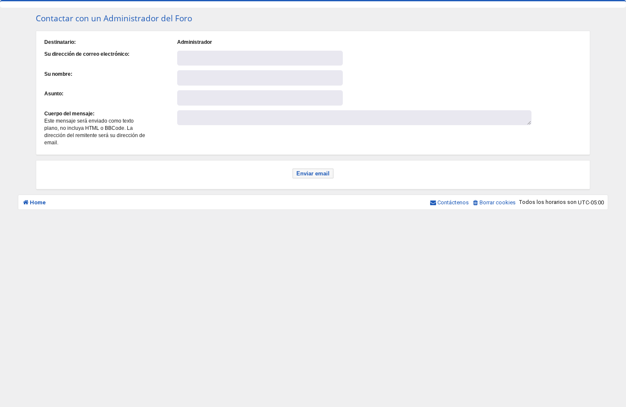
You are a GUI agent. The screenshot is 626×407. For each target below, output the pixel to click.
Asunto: (53, 94)
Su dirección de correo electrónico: (86, 54)
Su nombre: (58, 74)
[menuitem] (494, 202)
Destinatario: (60, 42)
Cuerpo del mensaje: (69, 114)
